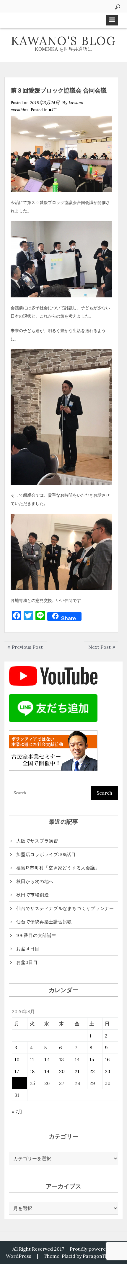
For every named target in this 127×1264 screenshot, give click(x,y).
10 (16, 1059)
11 (32, 1059)
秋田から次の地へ (34, 881)
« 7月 (17, 1112)
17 (16, 1071)
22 (92, 1071)
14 (77, 1059)
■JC (52, 109)
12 (46, 1059)
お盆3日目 (27, 962)
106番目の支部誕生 (36, 935)
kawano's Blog (63, 40)
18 (32, 1071)
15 (91, 1059)
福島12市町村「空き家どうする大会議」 (58, 868)
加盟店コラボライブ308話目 (46, 854)
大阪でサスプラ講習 (37, 841)
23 (107, 1071)
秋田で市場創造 (32, 895)
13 (61, 1059)
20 (62, 1071)
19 (46, 1071)
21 (77, 1071)
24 (17, 1083)
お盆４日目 (28, 948)
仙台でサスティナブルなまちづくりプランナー (65, 908)
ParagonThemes (101, 1256)
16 (107, 1059)
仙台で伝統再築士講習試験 (44, 922)
